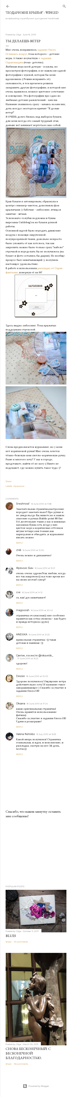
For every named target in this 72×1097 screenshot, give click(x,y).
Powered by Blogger (38, 1086)
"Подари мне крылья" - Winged (32, 13)
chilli (18, 550)
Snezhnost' (23, 503)
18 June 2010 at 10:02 (37, 676)
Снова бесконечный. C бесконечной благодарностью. (28, 1053)
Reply (19, 542)
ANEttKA (21, 634)
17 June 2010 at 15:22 (27, 658)
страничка (18, 486)
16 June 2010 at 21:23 (39, 634)
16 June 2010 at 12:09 (33, 550)
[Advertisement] (36, 851)
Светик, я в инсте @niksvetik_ (34, 655)
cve (18, 592)
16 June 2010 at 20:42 (42, 610)
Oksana (20, 703)
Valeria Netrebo (25, 734)
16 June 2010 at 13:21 (45, 568)
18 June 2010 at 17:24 (37, 703)
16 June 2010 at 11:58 (41, 503)
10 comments (21, 941)
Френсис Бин (24, 568)
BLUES (11, 935)
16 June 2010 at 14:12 (32, 592)
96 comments (21, 1064)
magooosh (22, 610)
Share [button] (8, 481)
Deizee (20, 676)
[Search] (64, 5)
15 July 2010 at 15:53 (46, 734)
